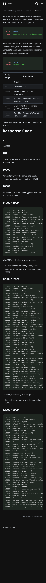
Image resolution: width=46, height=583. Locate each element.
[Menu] (42, 3)
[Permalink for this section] (6, 139)
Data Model (10, 527)
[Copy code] (40, 29)
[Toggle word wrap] (36, 29)
